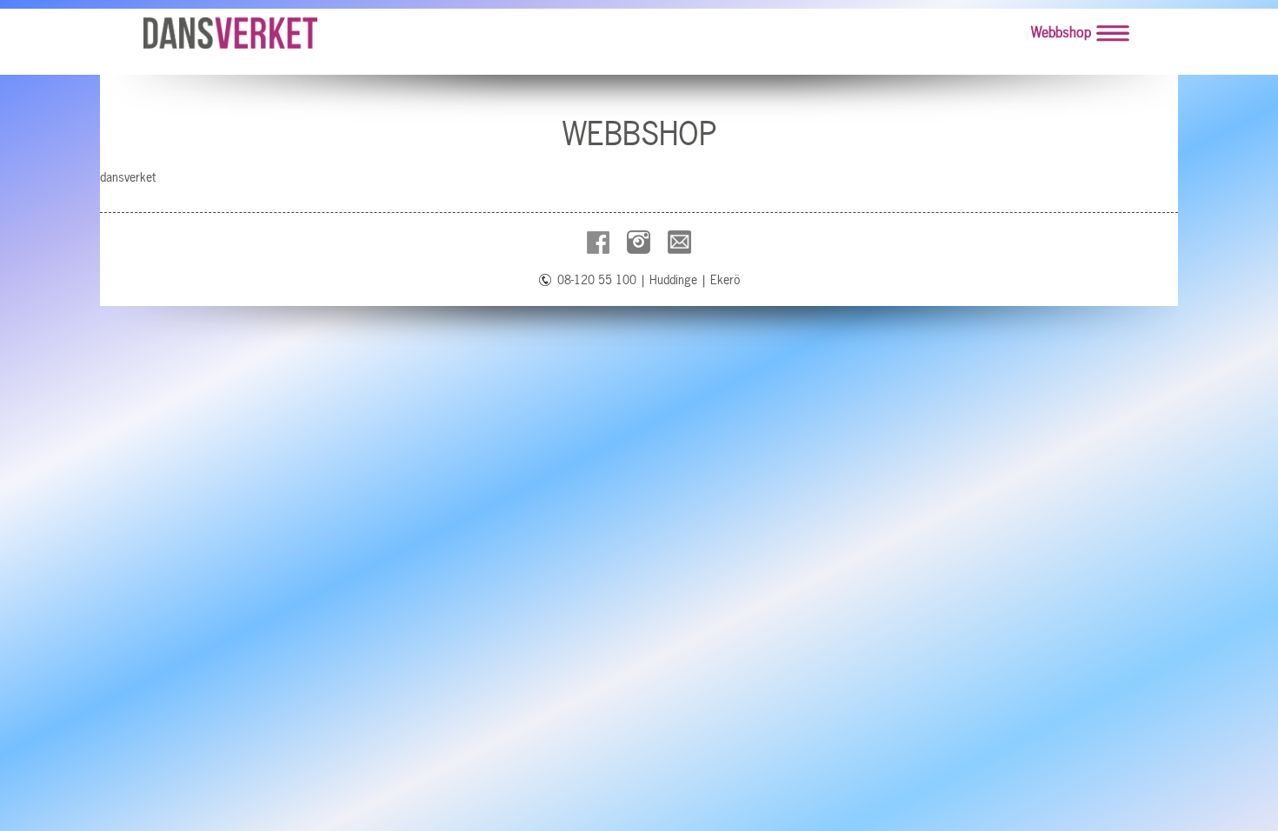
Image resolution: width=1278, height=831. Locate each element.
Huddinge (673, 280)
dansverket (128, 177)
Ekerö (725, 280)
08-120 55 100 (596, 280)
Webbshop (1061, 32)
